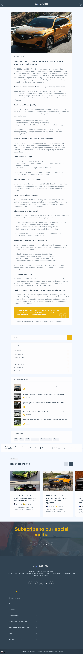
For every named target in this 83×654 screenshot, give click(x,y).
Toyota (56, 439)
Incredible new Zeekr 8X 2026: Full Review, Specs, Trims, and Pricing (43, 394)
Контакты (12, 610)
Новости (12, 604)
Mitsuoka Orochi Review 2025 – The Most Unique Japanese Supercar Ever (44, 411)
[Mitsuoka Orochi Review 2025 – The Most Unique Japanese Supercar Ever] (17, 413)
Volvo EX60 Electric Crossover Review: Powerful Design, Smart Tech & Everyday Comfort (43, 403)
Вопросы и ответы (15, 639)
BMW (27, 439)
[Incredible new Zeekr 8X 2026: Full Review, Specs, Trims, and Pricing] (17, 396)
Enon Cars (35, 439)
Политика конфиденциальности (20, 627)
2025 (21, 439)
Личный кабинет (15, 598)
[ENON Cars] (41, 4)
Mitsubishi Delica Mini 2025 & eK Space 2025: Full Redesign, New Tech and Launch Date (45, 420)
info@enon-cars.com (40, 575)
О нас (11, 633)
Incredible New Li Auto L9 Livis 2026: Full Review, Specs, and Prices (43, 386)
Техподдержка (14, 616)
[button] (32, 448)
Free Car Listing (46, 439)
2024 (16, 439)
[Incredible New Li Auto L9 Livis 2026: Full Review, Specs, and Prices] (17, 387)
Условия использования (18, 621)
